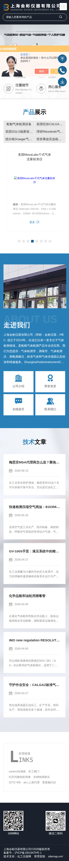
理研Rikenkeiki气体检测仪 (51, 131)
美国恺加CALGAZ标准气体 (51, 124)
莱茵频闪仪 (49, 782)
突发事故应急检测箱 (50, 139)
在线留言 (18, 409)
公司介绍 (18, 386)
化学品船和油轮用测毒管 (27, 596)
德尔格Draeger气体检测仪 (19, 139)
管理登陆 (39, 856)
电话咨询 (62, 70)
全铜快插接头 (41, 776)
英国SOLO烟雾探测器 (19, 131)
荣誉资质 (50, 386)
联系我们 (50, 409)
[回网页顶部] (62, 58)
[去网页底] (62, 81)
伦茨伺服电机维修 (20, 776)
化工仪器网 (24, 856)
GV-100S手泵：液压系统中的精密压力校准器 (34, 551)
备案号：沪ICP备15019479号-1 (22, 852)
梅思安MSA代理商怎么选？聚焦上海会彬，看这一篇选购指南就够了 (34, 462)
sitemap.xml (55, 856)
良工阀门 (33, 771)
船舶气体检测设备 (18, 124)
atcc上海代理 (31, 782)
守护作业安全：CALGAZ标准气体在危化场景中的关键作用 (34, 685)
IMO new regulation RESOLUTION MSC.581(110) (34, 640)
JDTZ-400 (15, 782)
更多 (32, 222)
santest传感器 (17, 771)
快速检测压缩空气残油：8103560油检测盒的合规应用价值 (34, 507)
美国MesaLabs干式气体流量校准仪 (34, 157)
